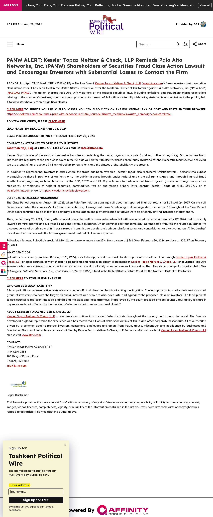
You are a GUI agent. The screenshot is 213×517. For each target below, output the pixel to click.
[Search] (178, 44)
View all (205, 5)
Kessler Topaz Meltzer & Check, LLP (118, 83)
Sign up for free (36, 500)
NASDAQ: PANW (18, 92)
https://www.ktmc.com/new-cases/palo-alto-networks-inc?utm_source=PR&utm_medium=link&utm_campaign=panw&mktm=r (89, 114)
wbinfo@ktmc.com (18, 190)
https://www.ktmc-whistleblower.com (65, 190)
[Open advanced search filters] (186, 44)
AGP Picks (10, 5)
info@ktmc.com (16, 365)
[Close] (65, 444)
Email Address (19, 485)
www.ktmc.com (152, 83)
